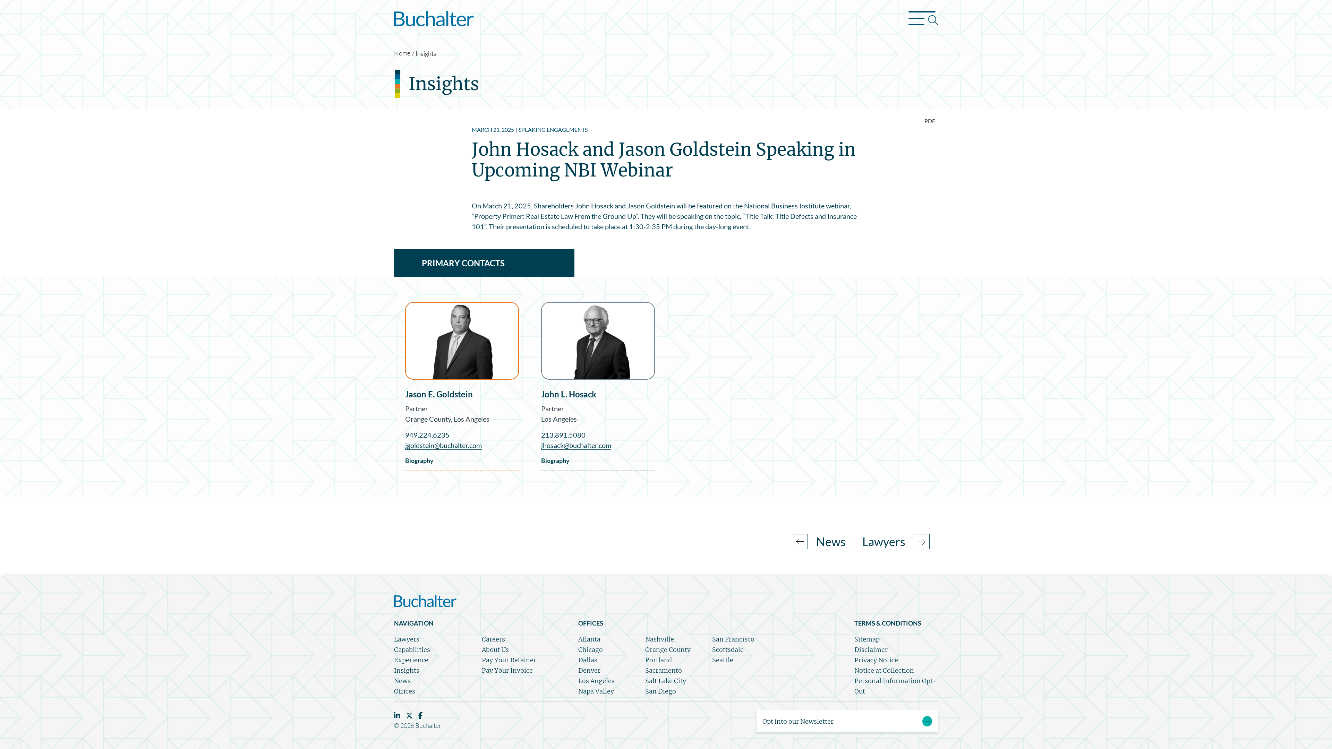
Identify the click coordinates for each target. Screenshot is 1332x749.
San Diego (660, 691)
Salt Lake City (665, 681)
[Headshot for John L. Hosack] (598, 341)
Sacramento (663, 670)
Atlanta (589, 639)
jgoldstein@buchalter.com (443, 445)
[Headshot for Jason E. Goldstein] (462, 341)
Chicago (590, 650)
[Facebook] (420, 715)
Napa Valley (596, 691)
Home (402, 53)
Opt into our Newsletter (798, 721)
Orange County (428, 419)
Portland (658, 660)
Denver (589, 670)
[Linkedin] (397, 715)
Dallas (587, 660)
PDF (929, 121)
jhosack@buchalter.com (576, 445)
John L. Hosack (568, 394)
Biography (419, 460)
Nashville (659, 639)
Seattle (722, 660)
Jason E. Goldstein (439, 394)
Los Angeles (471, 419)
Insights (426, 53)
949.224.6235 (427, 435)
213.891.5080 (563, 435)
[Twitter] (409, 715)
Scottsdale (728, 650)
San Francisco (733, 639)
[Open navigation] (923, 20)
